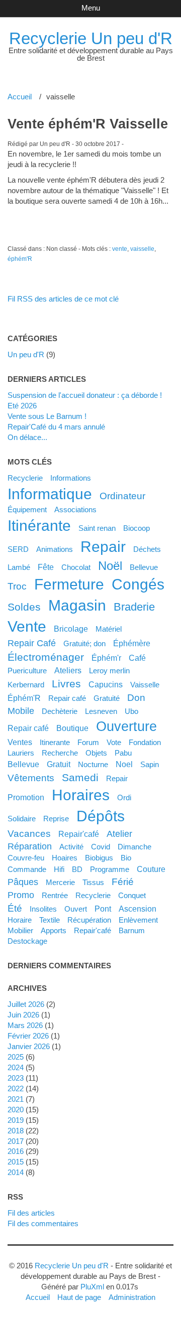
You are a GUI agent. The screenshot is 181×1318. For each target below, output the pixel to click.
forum (88, 742)
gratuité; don (84, 643)
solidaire (22, 818)
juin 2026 (23, 1014)
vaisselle (142, 248)
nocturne (93, 764)
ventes (20, 742)
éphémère (131, 643)
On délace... (27, 437)
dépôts (100, 816)
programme (109, 869)
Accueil (20, 96)
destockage (27, 941)
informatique (50, 494)
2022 (16, 1088)
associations (75, 509)
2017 (16, 1141)
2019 (16, 1120)
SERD (18, 549)
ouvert (75, 909)
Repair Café (32, 643)
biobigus (99, 857)
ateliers (67, 670)
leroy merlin (109, 670)
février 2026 (28, 1036)
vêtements (31, 777)
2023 (16, 1078)
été (15, 908)
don (136, 697)
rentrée (55, 895)
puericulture (27, 670)
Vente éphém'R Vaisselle (88, 123)
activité (71, 846)
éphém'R (20, 258)
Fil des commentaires (43, 1223)
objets (96, 753)
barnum (132, 930)
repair (103, 546)
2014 (16, 1172)
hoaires (64, 857)
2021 (16, 1099)
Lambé (19, 567)
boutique (72, 728)
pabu (123, 753)
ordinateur (122, 495)
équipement (27, 509)
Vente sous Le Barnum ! (47, 416)
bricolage (71, 628)
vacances (29, 833)
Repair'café (78, 833)
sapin (149, 764)
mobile (21, 711)
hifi (59, 869)
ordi (124, 797)
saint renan (97, 528)
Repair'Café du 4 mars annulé (56, 426)
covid (100, 846)
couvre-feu (26, 857)
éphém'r (106, 657)
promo (21, 895)
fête (46, 566)
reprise (56, 818)
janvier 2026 (29, 1046)
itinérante (39, 525)
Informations (70, 478)
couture (151, 868)
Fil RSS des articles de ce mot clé (63, 299)
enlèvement (138, 920)
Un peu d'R (26, 354)
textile (49, 920)
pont (103, 908)
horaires (81, 795)
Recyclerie (25, 478)
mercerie (60, 882)
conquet (132, 895)
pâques (23, 882)
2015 (16, 1161)
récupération (89, 920)
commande (27, 869)
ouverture (126, 726)
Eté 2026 (22, 405)
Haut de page (79, 1297)
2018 (16, 1130)
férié (123, 881)
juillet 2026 (26, 1004)
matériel (109, 629)
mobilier (20, 930)
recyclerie (93, 895)
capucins (105, 684)
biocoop (136, 528)
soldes (24, 607)
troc (17, 586)
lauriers (21, 753)
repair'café (92, 930)
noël (110, 565)
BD (77, 869)
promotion (26, 797)
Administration (132, 1297)
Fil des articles (31, 1213)
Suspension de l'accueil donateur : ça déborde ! (85, 395)
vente (119, 248)
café (137, 657)
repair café (28, 728)
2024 (16, 1067)
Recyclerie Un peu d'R (90, 38)
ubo (131, 711)
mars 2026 (25, 1025)
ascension (137, 908)
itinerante (55, 742)
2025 (16, 1057)
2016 (16, 1151)
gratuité (107, 698)
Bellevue (144, 567)
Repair (117, 778)
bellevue (23, 764)
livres (66, 683)
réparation (30, 846)
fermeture (69, 584)
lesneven (101, 711)
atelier (119, 834)
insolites (43, 909)
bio (126, 857)
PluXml (92, 1286)
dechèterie (59, 711)
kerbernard (26, 684)
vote (114, 742)
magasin (77, 605)
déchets (147, 549)
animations (54, 549)
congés (138, 584)
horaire (20, 920)
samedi (80, 777)
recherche (60, 753)
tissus (93, 882)
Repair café (67, 698)
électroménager (46, 657)
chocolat (75, 567)
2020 (16, 1109)
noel (124, 764)
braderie (134, 607)
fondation (145, 742)
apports (53, 930)
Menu (90, 8)
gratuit (58, 764)
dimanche (134, 846)
